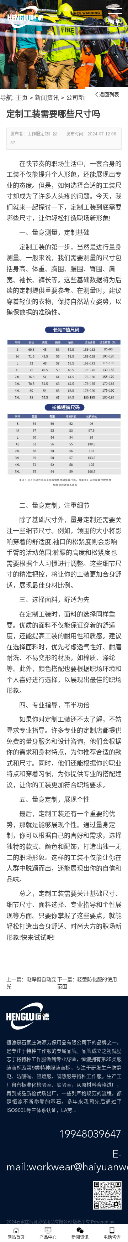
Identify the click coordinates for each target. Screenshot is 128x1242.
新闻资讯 (47, 97)
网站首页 (16, 1237)
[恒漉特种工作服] (25, 17)
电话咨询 (112, 1237)
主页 (22, 97)
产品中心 (48, 1237)
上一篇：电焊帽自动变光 (31, 982)
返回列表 (106, 94)
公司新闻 (78, 97)
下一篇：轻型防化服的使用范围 (87, 982)
